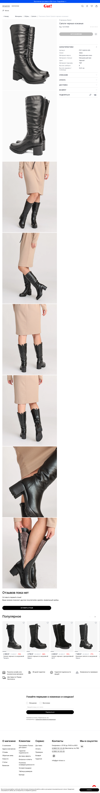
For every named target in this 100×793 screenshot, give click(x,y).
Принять (89, 789)
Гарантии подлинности (23, 752)
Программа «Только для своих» (26, 746)
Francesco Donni (65, 20)
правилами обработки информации (46, 719)
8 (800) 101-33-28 (58, 748)
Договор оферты (25, 756)
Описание (63, 75)
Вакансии (5, 765)
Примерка (39, 752)
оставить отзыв (27, 608)
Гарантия (38, 759)
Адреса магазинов (8, 749)
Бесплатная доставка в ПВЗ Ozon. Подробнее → (50, 1)
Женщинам (6, 6)
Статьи (4, 762)
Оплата (62, 80)
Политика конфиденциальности (26, 764)
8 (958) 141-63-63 (58, 751)
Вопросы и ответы (25, 759)
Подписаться (50, 712)
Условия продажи (25, 768)
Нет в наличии (76, 34)
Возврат (62, 90)
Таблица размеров (25, 771)
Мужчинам (15, 6)
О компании (6, 745)
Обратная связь (7, 755)
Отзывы (5, 752)
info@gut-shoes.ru (58, 760)
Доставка (63, 85)
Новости (5, 759)
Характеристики (66, 47)
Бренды (21, 775)
